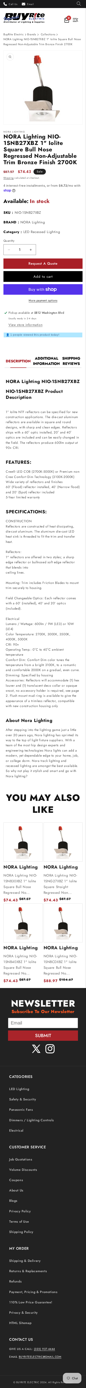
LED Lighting (19, 1089)
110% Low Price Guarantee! (30, 1302)
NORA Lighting (32, 222)
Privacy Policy (20, 1211)
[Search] (79, 4)
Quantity (8, 241)
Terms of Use (19, 1221)
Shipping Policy (21, 1232)
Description (18, 361)
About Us (16, 1190)
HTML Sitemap (20, 1323)
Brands (31, 34)
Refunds (15, 1281)
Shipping (8, 178)
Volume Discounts (23, 1169)
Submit (43, 1035)
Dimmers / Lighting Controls (31, 1120)
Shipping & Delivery (25, 1260)
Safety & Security (22, 1099)
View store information (25, 324)
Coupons (16, 1180)
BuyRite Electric (13, 34)
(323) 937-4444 (44, 1349)
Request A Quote (43, 263)
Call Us (13, 4)
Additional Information (46, 361)
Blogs (13, 1200)
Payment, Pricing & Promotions (33, 1292)
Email (30, 4)
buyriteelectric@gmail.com (40, 1357)
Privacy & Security (23, 1312)
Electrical (16, 1130)
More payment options (43, 300)
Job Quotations (20, 1159)
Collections (48, 34)
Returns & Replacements (28, 1271)
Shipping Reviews (71, 361)
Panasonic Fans (21, 1109)
